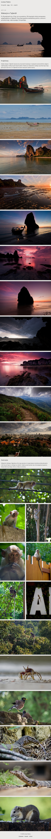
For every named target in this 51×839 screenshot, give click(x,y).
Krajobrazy (4, 61)
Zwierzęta (4, 460)
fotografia (3, 5)
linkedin (26, 836)
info (12, 5)
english (16, 5)
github (30, 836)
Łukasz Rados (6, 2)
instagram (21, 836)
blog (8, 5)
